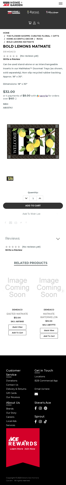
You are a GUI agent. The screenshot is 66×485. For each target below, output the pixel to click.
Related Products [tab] (30, 263)
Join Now (30, 448)
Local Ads (11, 421)
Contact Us (12, 384)
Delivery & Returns (16, 389)
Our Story (11, 412)
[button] (33, 97)
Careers (10, 417)
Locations (40, 376)
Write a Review (11, 59)
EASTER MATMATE (17, 314)
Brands (10, 408)
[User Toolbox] (34, 23)
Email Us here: (42, 389)
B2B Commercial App (46, 380)
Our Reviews (13, 397)
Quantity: (33, 192)
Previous (4, 291)
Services (10, 425)
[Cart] (30, 23)
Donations (11, 380)
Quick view (17, 327)
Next (63, 291)
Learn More (16, 448)
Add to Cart (17, 333)
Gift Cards (11, 393)
